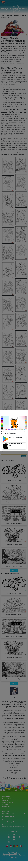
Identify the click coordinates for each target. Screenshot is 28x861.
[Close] (26, 413)
